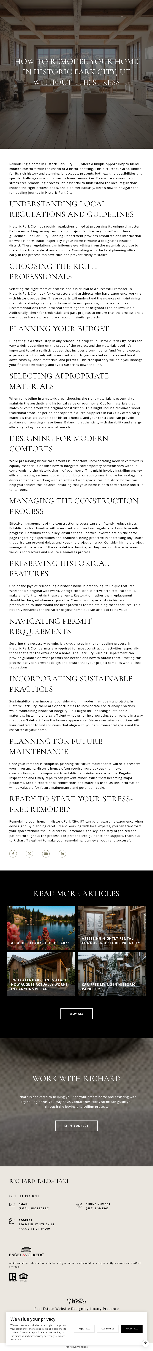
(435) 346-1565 (97, 1208)
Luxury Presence (104, 1308)
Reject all (84, 1328)
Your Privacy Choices (76, 1346)
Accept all (132, 1328)
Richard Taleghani (28, 840)
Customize (108, 1328)
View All (76, 1013)
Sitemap (14, 1266)
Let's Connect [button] (76, 1126)
